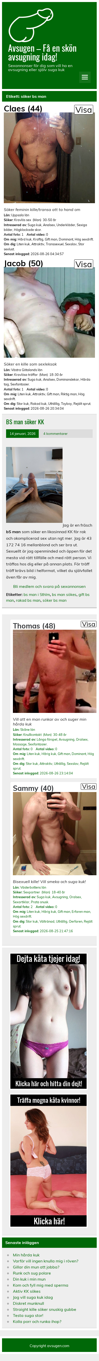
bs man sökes (64, 594)
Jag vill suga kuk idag (33, 1297)
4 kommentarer (55, 433)
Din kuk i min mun (29, 1279)
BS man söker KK (25, 421)
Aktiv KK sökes (27, 1291)
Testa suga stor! (28, 1315)
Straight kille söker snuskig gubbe (44, 1309)
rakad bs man (28, 600)
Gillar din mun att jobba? (36, 1266)
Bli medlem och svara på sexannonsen (49, 586)
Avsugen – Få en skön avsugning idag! (42, 52)
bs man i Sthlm (37, 594)
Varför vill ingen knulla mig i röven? (45, 1260)
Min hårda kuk (26, 1254)
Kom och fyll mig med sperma (40, 1285)
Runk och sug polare (32, 1273)
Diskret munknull (28, 1303)
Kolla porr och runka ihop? (37, 1321)
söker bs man (55, 600)
